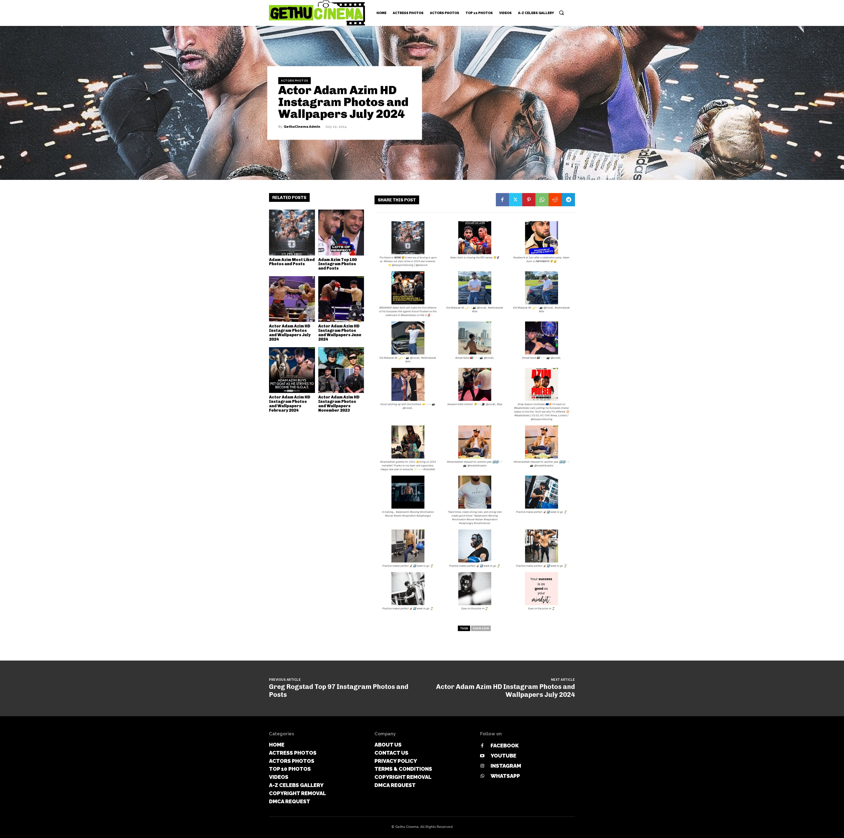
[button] (561, 12)
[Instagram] (482, 766)
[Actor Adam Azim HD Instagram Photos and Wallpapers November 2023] (341, 370)
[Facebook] (502, 199)
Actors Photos (294, 80)
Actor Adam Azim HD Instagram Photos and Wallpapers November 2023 (338, 404)
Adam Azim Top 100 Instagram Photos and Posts (337, 264)
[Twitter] (515, 199)
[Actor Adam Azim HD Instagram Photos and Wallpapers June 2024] (341, 299)
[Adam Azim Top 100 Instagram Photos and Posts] (341, 233)
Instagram (506, 766)
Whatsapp (505, 776)
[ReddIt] (555, 199)
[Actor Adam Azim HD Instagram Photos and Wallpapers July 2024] (292, 299)
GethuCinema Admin (302, 126)
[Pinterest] (528, 199)
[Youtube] (482, 756)
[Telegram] (568, 199)
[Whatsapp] (482, 776)
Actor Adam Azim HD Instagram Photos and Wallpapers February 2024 (289, 404)
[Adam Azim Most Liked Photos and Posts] (292, 233)
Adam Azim (481, 628)
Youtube (503, 755)
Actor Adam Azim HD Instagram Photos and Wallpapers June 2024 (339, 332)
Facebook (505, 745)
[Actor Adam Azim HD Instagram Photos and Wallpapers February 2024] (292, 370)
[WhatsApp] (542, 199)
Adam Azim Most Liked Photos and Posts (292, 262)
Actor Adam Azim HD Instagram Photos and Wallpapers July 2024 (290, 332)
